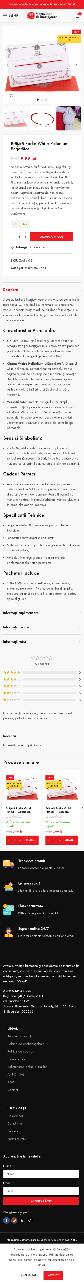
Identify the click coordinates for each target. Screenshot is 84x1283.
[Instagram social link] (14, 1220)
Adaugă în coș (51, 237)
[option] (38, 100)
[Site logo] (42, 15)
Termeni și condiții (20, 1036)
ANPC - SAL (16, 1074)
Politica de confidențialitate (26, 1043)
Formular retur (17, 1138)
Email (7, 1183)
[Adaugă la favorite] (32, 778)
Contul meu (15, 1123)
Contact (13, 1089)
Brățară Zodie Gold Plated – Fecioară (58, 810)
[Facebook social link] (6, 1220)
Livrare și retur (17, 1059)
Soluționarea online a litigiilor (27, 1066)
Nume (7, 1166)
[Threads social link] (22, 1220)
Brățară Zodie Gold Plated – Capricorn (18, 810)
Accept (53, 1275)
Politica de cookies (21, 1051)
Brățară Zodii (37, 267)
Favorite (13, 1131)
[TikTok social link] (29, 1220)
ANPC (12, 1082)
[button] (7, 65)
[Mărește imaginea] (11, 96)
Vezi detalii (30, 1275)
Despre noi (15, 1116)
